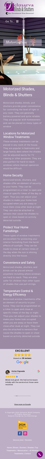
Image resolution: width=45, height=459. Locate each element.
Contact (28, 454)
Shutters (23, 448)
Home (9, 448)
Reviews (28, 440)
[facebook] (20, 433)
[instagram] (25, 433)
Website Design (14, 416)
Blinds (15, 448)
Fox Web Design (30, 416)
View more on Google (22, 404)
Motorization (22, 451)
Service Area (18, 440)
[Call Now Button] (40, 454)
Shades (31, 448)
